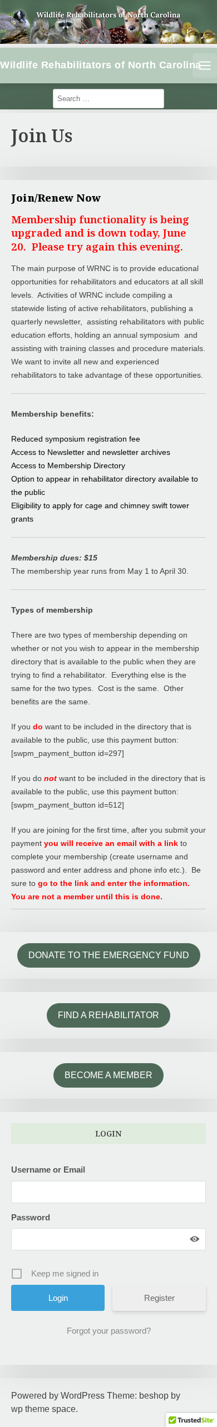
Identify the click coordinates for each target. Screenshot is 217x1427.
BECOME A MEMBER (108, 1075)
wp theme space (43, 1409)
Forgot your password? (109, 1330)
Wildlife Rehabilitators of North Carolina (100, 65)
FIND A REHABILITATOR (108, 1015)
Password (30, 1217)
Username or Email (48, 1169)
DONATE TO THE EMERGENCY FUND (108, 955)
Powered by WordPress (58, 1395)
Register (159, 1298)
